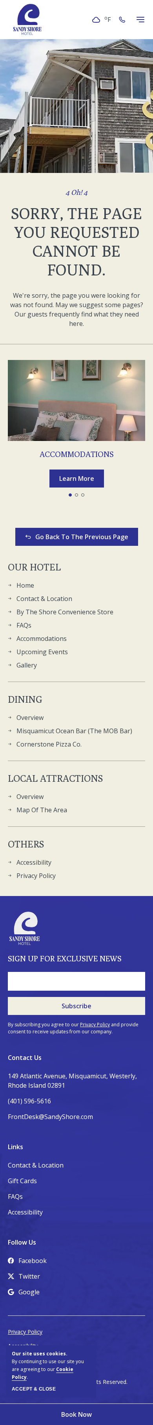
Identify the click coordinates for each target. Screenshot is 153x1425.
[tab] (70, 495)
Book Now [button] (76, 1414)
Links (15, 1147)
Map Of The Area (41, 810)
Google (29, 1292)
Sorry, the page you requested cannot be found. (76, 241)
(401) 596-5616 (29, 1101)
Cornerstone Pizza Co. (49, 744)
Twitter (29, 1276)
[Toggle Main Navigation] (140, 19)
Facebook (32, 1260)
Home (25, 585)
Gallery (26, 665)
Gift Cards (22, 1181)
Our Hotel (34, 566)
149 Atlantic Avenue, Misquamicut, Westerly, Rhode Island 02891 (72, 1081)
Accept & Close (34, 1389)
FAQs (23, 625)
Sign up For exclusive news (65, 958)
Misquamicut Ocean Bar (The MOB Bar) (74, 731)
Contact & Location (44, 598)
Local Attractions (55, 778)
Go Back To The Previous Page (81, 537)
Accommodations (77, 454)
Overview (30, 717)
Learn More (81, 480)
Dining (25, 699)
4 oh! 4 (76, 192)
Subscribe (76, 1006)
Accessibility (33, 862)
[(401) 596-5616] (123, 20)
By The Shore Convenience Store (64, 612)
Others (26, 843)
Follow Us (22, 1242)
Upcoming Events (42, 652)
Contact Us (25, 1057)
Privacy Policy (36, 875)
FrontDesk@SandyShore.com (50, 1116)
